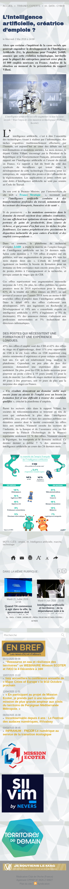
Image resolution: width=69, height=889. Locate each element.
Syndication (44, 883)
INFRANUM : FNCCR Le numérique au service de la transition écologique (31, 732)
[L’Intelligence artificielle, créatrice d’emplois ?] (34, 456)
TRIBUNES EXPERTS (28, 6)
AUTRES (34, 621)
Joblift (17, 247)
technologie (9, 544)
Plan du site (26, 883)
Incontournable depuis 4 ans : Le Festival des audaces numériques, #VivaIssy (33, 719)
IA (28, 542)
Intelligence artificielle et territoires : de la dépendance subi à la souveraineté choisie (50, 607)
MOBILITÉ (27, 617)
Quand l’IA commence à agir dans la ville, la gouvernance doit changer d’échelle (18, 609)
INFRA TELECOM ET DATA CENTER (47, 617)
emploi (21, 542)
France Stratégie (30, 195)
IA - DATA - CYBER (55, 6)
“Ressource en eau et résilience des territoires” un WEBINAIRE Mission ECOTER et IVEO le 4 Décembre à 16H (34, 665)
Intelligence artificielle (41, 542)
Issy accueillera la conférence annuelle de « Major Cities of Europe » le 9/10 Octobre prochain (33, 682)
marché (57, 542)
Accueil (8, 6)
